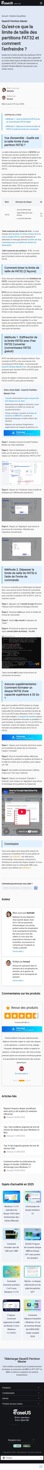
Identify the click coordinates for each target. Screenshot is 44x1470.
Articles (5, 1398)
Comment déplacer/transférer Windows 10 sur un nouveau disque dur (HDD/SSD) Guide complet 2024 (32, 1326)
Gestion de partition (18, 16)
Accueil (5, 16)
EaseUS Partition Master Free (14, 366)
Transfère (9, 398)
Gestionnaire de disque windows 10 (32, 1210)
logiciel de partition (28, 716)
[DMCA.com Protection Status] (26, 1446)
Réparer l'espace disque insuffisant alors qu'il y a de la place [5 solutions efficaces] (20, 1111)
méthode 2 (26, 867)
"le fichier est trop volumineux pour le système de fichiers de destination (21, 242)
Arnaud (10, 99)
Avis (28, 1022)
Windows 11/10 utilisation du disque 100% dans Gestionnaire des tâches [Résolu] (11, 1213)
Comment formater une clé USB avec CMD (11, 1247)
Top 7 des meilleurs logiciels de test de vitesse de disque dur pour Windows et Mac (21, 1130)
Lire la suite (17, 951)
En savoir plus (21, 1073)
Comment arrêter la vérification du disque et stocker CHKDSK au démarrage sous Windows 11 (19, 1164)
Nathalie (10, 91)
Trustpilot (13, 1424)
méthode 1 (16, 856)
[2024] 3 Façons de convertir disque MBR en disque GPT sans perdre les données (32, 1250)
